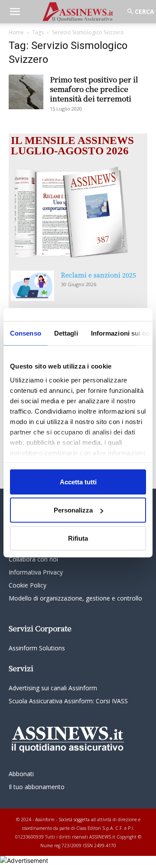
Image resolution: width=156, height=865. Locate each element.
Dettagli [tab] (66, 332)
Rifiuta (78, 538)
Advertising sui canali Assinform (53, 688)
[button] (15, 11)
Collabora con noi (33, 559)
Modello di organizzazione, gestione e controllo (75, 598)
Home (16, 32)
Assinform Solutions (37, 648)
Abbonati (21, 774)
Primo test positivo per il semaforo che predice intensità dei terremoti (94, 89)
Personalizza (73, 510)
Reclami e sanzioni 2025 (98, 275)
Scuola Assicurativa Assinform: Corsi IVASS (68, 701)
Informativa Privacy (36, 572)
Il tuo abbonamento (37, 787)
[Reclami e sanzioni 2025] (32, 286)
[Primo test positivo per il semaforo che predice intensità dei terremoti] (26, 92)
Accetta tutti (78, 481)
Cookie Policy (27, 585)
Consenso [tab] (25, 332)
